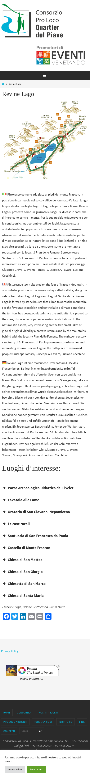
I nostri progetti (48, 712)
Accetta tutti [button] (36, 769)
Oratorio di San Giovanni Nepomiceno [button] (39, 511)
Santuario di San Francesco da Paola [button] (38, 535)
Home (6, 712)
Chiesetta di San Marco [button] (27, 583)
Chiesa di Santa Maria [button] (26, 595)
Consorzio (24, 712)
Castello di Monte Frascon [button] (29, 547)
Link (82, 721)
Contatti (9, 731)
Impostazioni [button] (15, 769)
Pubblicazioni (43, 721)
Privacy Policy (9, 651)
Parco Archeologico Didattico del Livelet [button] (40, 487)
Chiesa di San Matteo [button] (25, 559)
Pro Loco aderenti (15, 721)
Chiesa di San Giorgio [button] (25, 571)
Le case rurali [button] (19, 523)
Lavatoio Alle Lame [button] (23, 499)
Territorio (65, 721)
